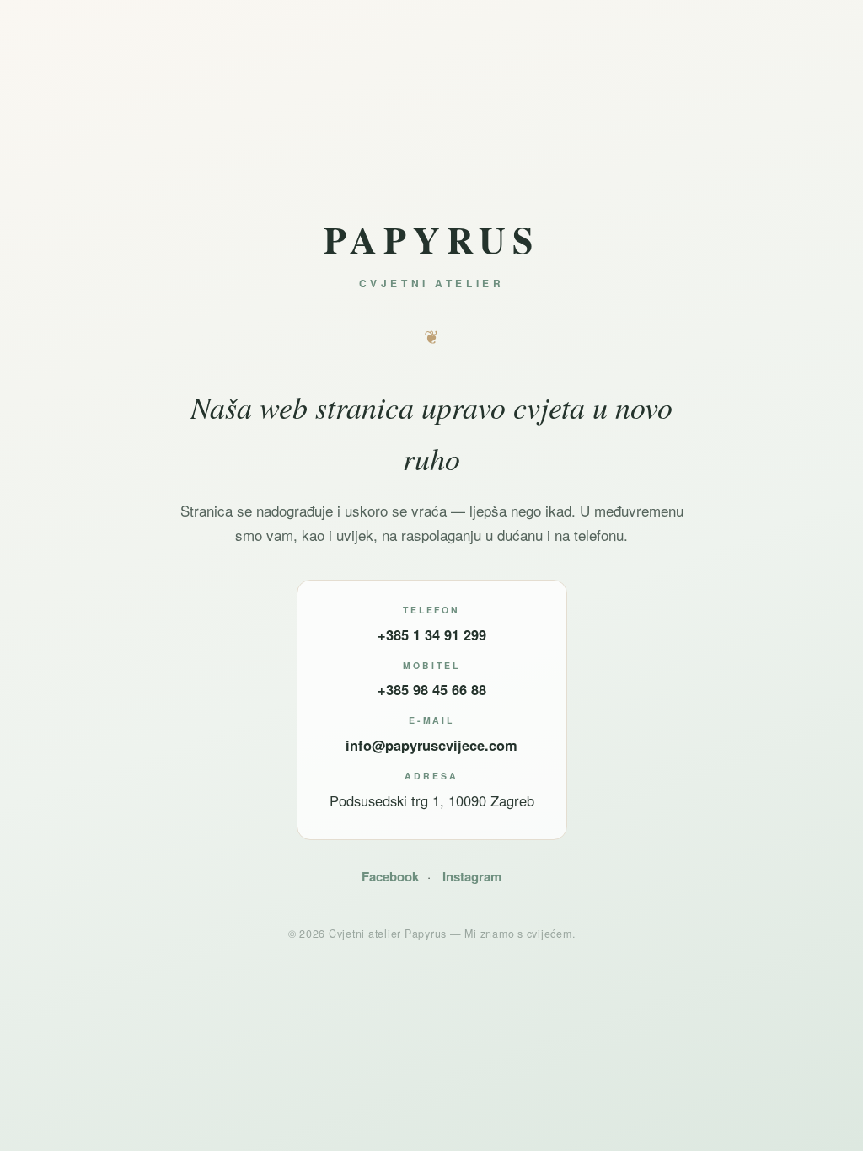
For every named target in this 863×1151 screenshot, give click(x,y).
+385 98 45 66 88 (432, 689)
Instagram (471, 876)
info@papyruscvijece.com (431, 745)
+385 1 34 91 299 (432, 634)
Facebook (390, 876)
